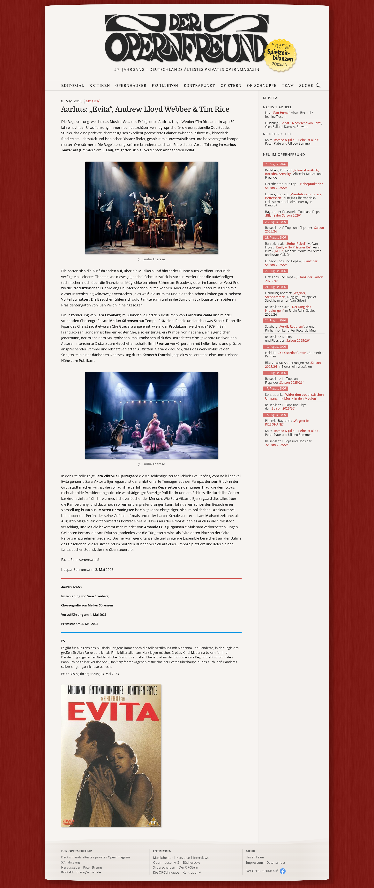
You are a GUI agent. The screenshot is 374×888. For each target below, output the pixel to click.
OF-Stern (231, 86)
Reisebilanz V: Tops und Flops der (294, 229)
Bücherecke (191, 862)
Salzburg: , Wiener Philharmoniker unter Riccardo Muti (290, 328)
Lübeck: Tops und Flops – (291, 263)
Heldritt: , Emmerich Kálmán (294, 354)
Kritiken (99, 86)
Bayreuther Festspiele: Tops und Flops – (293, 213)
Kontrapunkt (199, 86)
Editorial (72, 86)
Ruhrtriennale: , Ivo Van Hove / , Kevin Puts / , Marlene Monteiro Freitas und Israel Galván (293, 249)
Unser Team (255, 857)
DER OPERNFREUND (76, 851)
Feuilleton (165, 86)
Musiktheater (163, 857)
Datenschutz (276, 862)
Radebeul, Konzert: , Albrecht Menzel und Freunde (293, 173)
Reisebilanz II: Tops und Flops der (286, 407)
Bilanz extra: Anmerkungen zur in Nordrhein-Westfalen (293, 365)
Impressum (254, 862)
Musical (93, 101)
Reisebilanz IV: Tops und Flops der (287, 338)
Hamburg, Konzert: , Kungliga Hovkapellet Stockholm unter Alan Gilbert (290, 296)
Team (288, 86)
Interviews (201, 857)
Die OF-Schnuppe (166, 872)
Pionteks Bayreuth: (287, 422)
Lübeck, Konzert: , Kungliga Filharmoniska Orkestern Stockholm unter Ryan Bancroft (293, 199)
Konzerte (183, 857)
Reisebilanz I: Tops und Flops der (288, 443)
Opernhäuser (130, 86)
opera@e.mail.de (88, 872)
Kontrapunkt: (294, 396)
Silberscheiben (164, 867)
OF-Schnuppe (261, 86)
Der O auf (262, 871)
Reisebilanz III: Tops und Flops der (284, 380)
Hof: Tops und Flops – (294, 279)
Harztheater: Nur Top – (294, 186)
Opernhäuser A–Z (166, 862)
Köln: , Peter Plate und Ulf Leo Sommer (292, 433)
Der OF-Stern (188, 867)
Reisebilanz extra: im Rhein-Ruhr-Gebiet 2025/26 (290, 310)
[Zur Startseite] (187, 38)
